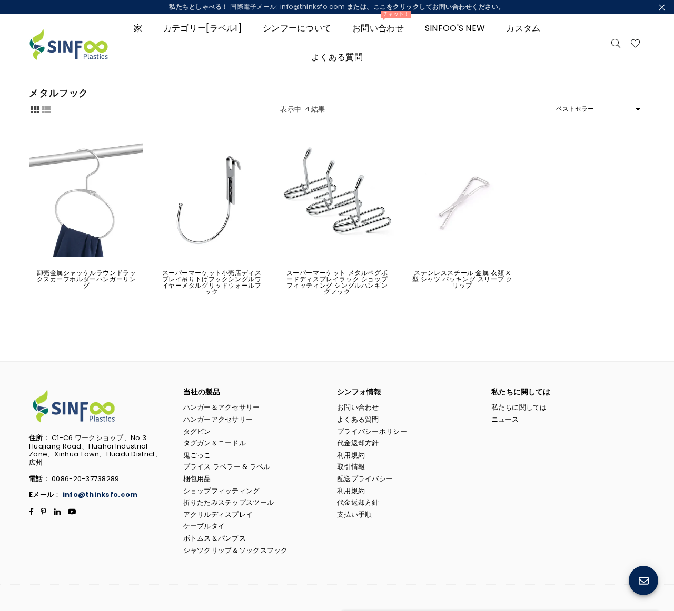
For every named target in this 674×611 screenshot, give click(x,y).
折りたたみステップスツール (228, 502)
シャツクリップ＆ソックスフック (235, 550)
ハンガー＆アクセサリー (221, 407)
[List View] (46, 109)
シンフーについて (297, 28)
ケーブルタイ (204, 526)
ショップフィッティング (221, 491)
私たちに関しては (519, 407)
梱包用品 (197, 479)
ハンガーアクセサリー (218, 419)
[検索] (616, 42)
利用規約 (351, 455)
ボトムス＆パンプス (214, 538)
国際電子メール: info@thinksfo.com (337, 6)
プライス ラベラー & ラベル (227, 467)
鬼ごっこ (197, 455)
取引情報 (351, 467)
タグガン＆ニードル (214, 443)
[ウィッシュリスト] (635, 42)
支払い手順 (354, 515)
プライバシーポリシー (372, 431)
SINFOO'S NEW (455, 28)
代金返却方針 (358, 443)
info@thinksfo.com (100, 495)
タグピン (197, 431)
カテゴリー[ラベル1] (202, 28)
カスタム (523, 28)
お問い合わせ (380, 24)
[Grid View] (35, 109)
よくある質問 (337, 57)
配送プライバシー (365, 479)
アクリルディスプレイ (218, 515)
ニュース (505, 419)
